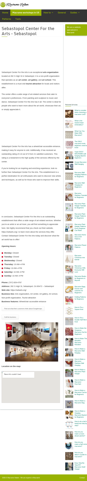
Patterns (6, 19)
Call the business (10, 317)
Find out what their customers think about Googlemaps (23, 309)
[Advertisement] (32, 55)
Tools (18, 19)
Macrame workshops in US (25, 12)
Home (5, 12)
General (62, 12)
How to (47, 12)
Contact (82, 478)
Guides (73, 12)
